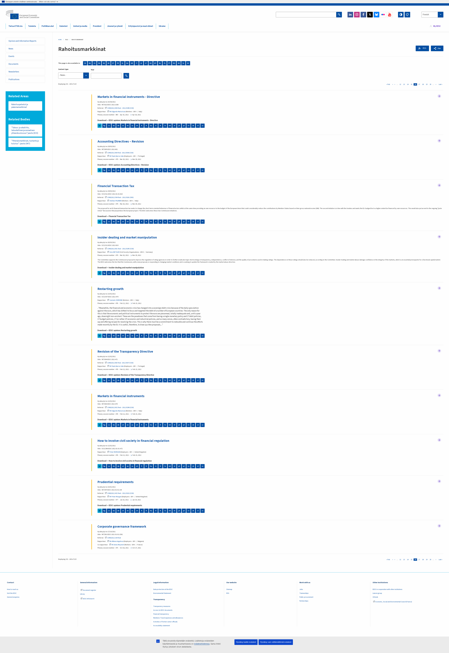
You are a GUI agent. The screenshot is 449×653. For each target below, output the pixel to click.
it (155, 125)
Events (11, 56)
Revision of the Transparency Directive (125, 351)
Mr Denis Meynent (118, 545)
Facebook (363, 14)
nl (174, 125)
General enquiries (13, 597)
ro (188, 125)
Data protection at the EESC (163, 589)
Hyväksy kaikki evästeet (246, 642)
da (114, 125)
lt (160, 125)
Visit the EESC (11, 593)
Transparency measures (161, 606)
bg (104, 125)
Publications (14, 79)
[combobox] (432, 15)
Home (60, 40)
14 (408, 84)
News (11, 48)
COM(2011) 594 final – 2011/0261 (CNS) (120, 197)
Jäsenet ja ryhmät (115, 26)
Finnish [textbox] (426, 14)
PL (165, 63)
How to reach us (12, 589)
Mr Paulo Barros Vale (117, 156)
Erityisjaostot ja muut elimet (140, 26)
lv (165, 125)
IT (136, 63)
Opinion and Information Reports (22, 41)
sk (193, 125)
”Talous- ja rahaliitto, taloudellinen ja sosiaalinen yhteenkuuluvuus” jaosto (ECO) (24, 130)
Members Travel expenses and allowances (168, 618)
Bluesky (376, 14)
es (132, 125)
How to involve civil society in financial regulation (133, 440)
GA (127, 63)
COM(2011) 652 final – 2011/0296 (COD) (120, 407)
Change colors (407, 14)
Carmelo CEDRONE (116, 300)
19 (427, 84)
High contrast (401, 14)
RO (174, 63)
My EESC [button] (437, 26)
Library (82, 594)
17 (419, 84)
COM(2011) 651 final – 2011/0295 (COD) (120, 249)
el (123, 125)
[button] (437, 48)
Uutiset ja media (80, 26)
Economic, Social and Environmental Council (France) (393, 602)
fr (146, 125)
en (128, 125)
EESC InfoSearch (88, 599)
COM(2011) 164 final (114, 538)
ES (85, 63)
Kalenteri (63, 26)
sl (198, 125)
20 (431, 84)
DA (99, 63)
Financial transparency (161, 614)
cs (109, 125)
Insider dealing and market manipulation (127, 237)
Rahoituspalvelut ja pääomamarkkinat (19, 106)
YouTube (389, 14)
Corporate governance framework (122, 526)
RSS (424, 48)
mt (170, 125)
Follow (439, 96)
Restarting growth (111, 289)
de (118, 125)
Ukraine (162, 26)
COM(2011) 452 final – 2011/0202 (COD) (120, 493)
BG (90, 63)
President (97, 26)
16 (416, 84)
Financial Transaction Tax (116, 186)
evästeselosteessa (202, 644)
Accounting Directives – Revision (121, 141)
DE (108, 63)
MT (155, 63)
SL (183, 63)
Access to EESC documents (162, 610)
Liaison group (377, 593)
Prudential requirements (116, 482)
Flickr (383, 14)
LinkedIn (350, 14)
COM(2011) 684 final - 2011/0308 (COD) (120, 153)
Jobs (301, 589)
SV (188, 63)
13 (404, 84)
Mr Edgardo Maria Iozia (117, 111)
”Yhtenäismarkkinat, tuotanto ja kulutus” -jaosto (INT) (25, 142)
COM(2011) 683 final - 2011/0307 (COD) (120, 363)
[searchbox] (73, 75)
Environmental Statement (162, 593)
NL (160, 63)
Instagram (357, 14)
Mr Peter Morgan (115, 497)
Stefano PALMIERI (116, 201)
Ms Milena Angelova (116, 541)
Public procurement (306, 597)
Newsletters (14, 71)
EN (104, 63)
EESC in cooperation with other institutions (387, 589)
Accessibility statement (161, 625)
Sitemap (229, 589)
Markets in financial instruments (121, 396)
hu (151, 125)
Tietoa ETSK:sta (15, 26)
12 (401, 84)
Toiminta (32, 26)
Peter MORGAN (115, 452)
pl (179, 125)
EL (122, 63)
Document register (89, 590)
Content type (63, 69)
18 (423, 84)
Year (92, 70)
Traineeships (304, 593)
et (137, 125)
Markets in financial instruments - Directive (129, 96)
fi (141, 125)
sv (202, 125)
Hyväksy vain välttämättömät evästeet (275, 642)
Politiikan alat (48, 26)
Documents (13, 64)
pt (184, 125)
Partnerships (303, 601)
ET (113, 63)
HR (132, 63)
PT (169, 63)
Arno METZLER (114, 252)
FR (118, 63)
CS (94, 63)
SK (179, 63)
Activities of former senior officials (165, 622)
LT (146, 63)
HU (151, 63)
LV (141, 63)
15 (412, 84)
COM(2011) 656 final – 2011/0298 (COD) (120, 108)
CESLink (375, 597)
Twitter (370, 14)
